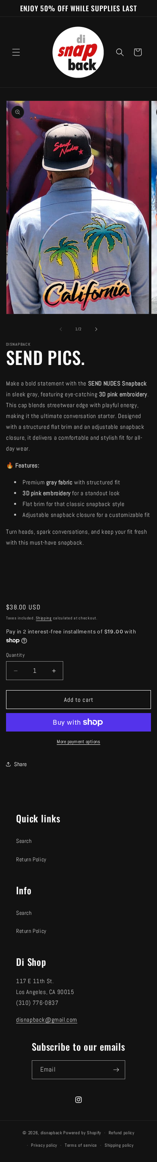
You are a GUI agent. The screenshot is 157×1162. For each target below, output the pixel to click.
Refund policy (121, 1132)
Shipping (44, 618)
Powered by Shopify (82, 1132)
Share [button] (20, 764)
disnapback (51, 1132)
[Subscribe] (116, 1069)
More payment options (78, 741)
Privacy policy (44, 1145)
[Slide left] (61, 329)
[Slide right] (96, 329)
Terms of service (81, 1145)
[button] (16, 52)
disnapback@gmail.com (46, 1019)
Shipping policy (119, 1145)
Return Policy (31, 859)
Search (24, 840)
